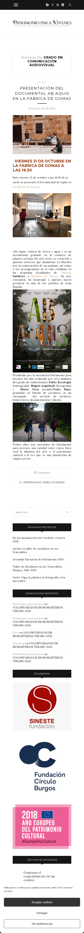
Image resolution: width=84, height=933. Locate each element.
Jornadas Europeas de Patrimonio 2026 (38, 559)
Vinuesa (66, 272)
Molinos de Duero (44, 276)
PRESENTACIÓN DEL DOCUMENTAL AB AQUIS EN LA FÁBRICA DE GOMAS (42, 93)
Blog (42, 82)
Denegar (42, 913)
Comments (42, 472)
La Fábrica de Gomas (27, 187)
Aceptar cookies (42, 902)
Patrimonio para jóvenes (44, 482)
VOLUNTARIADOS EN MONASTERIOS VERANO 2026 (32, 634)
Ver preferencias (42, 923)
